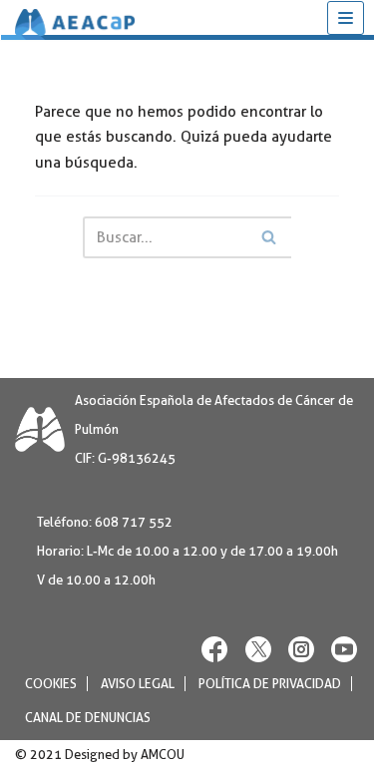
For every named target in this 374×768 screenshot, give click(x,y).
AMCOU (163, 753)
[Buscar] (268, 237)
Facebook (215, 647)
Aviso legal (138, 682)
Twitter (258, 647)
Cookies (51, 682)
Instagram (301, 647)
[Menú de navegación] (345, 18)
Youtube (344, 647)
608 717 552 (134, 522)
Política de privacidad (269, 682)
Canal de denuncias (88, 716)
